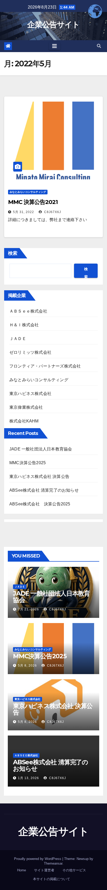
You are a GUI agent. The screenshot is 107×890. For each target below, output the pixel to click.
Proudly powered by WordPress (38, 859)
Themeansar (53, 863)
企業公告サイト (53, 24)
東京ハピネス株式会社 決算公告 (39, 476)
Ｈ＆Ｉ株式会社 (24, 325)
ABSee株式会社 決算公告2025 (39, 504)
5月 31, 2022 (23, 212)
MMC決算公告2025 (27, 463)
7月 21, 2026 (28, 609)
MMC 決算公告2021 (33, 202)
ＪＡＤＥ (17, 338)
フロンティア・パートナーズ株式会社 (45, 366)
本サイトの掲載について (51, 879)
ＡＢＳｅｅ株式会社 (28, 311)
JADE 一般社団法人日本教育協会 (40, 449)
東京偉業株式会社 (26, 407)
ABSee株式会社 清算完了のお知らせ (44, 490)
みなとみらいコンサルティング (28, 191)
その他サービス (74, 870)
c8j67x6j (52, 212)
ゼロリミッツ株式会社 (30, 352)
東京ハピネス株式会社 (30, 393)
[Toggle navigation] (54, 46)
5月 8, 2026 (27, 665)
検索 (12, 253)
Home (21, 870)
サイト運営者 (44, 870)
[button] (99, 46)
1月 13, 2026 (28, 778)
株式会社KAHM (24, 421)
